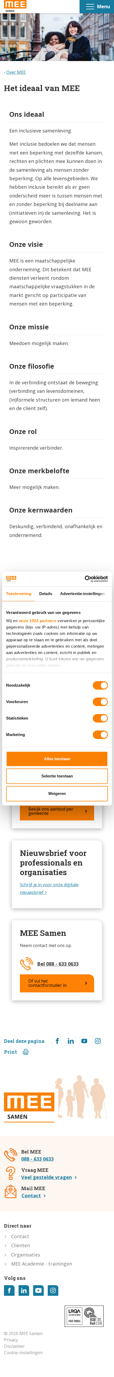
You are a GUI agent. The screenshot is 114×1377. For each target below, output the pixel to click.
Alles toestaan (57, 758)
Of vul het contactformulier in (47, 983)
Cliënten (20, 1245)
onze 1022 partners (37, 620)
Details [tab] (45, 593)
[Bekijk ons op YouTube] (38, 1290)
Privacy (11, 1340)
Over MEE (16, 72)
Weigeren (57, 793)
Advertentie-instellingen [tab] (82, 593)
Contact (31, 1195)
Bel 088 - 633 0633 (57, 964)
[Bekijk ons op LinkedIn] (24, 1290)
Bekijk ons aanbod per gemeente (50, 811)
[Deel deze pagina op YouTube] (84, 1041)
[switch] (100, 702)
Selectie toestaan (57, 776)
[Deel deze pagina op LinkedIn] (71, 1041)
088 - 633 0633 (37, 1159)
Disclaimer (14, 1346)
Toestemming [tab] (18, 593)
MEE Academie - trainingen (41, 1263)
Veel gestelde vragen (46, 1177)
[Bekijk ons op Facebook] (9, 1290)
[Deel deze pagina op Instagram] (98, 1041)
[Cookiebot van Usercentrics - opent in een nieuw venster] (85, 578)
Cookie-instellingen (23, 1353)
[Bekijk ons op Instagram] (53, 1290)
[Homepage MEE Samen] (15, 7)
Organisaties (25, 1254)
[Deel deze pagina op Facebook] (57, 1041)
